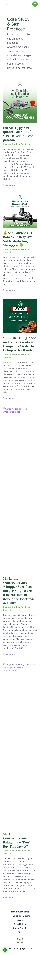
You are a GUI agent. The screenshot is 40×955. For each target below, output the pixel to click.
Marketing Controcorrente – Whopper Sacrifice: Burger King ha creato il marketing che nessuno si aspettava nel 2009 (20, 590)
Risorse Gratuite (20, 928)
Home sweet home (20, 912)
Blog (20, 932)
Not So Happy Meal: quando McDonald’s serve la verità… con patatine (18, 133)
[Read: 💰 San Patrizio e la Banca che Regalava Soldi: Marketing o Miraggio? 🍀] (20, 211)
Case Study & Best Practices (16, 144)
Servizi (20, 920)
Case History (20, 924)
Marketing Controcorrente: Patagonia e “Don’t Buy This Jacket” (17, 840)
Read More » (9, 185)
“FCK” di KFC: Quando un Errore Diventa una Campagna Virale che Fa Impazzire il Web (19, 344)
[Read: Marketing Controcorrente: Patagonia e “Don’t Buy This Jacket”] (20, 746)
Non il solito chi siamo (20, 916)
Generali (7, 252)
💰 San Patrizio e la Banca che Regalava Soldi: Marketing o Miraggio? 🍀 (17, 239)
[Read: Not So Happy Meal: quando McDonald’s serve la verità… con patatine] (20, 101)
